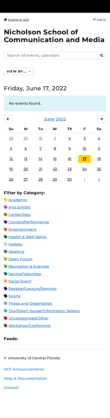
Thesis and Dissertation (30, 303)
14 (40, 158)
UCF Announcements (24, 369)
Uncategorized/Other (28, 318)
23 (70, 169)
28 (40, 179)
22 (55, 169)
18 (99, 158)
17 (84, 158)
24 (84, 169)
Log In (101, 19)
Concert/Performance (28, 222)
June (49, 119)
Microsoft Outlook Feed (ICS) (33, 339)
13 (25, 158)
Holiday (15, 244)
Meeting (16, 251)
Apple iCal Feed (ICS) (24, 339)
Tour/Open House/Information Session (44, 311)
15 (55, 158)
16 (69, 158)
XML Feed (50, 339)
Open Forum (20, 259)
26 (11, 179)
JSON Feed (59, 339)
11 (99, 148)
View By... (17, 71)
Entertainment (22, 229)
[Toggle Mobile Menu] (105, 6)
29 (11, 138)
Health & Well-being (27, 237)
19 (11, 169)
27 (26, 179)
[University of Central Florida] (39, 6)
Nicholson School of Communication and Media (54, 36)
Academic (17, 200)
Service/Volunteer (25, 274)
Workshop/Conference (29, 325)
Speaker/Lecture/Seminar (32, 288)
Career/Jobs (19, 214)
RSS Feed (42, 339)
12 (11, 158)
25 (99, 169)
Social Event (19, 281)
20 (26, 169)
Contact (11, 387)
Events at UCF (18, 19)
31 (40, 138)
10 (84, 148)
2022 (61, 119)
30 (26, 138)
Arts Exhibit (19, 207)
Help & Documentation (25, 378)
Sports (14, 296)
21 (40, 169)
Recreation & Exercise (28, 266)
